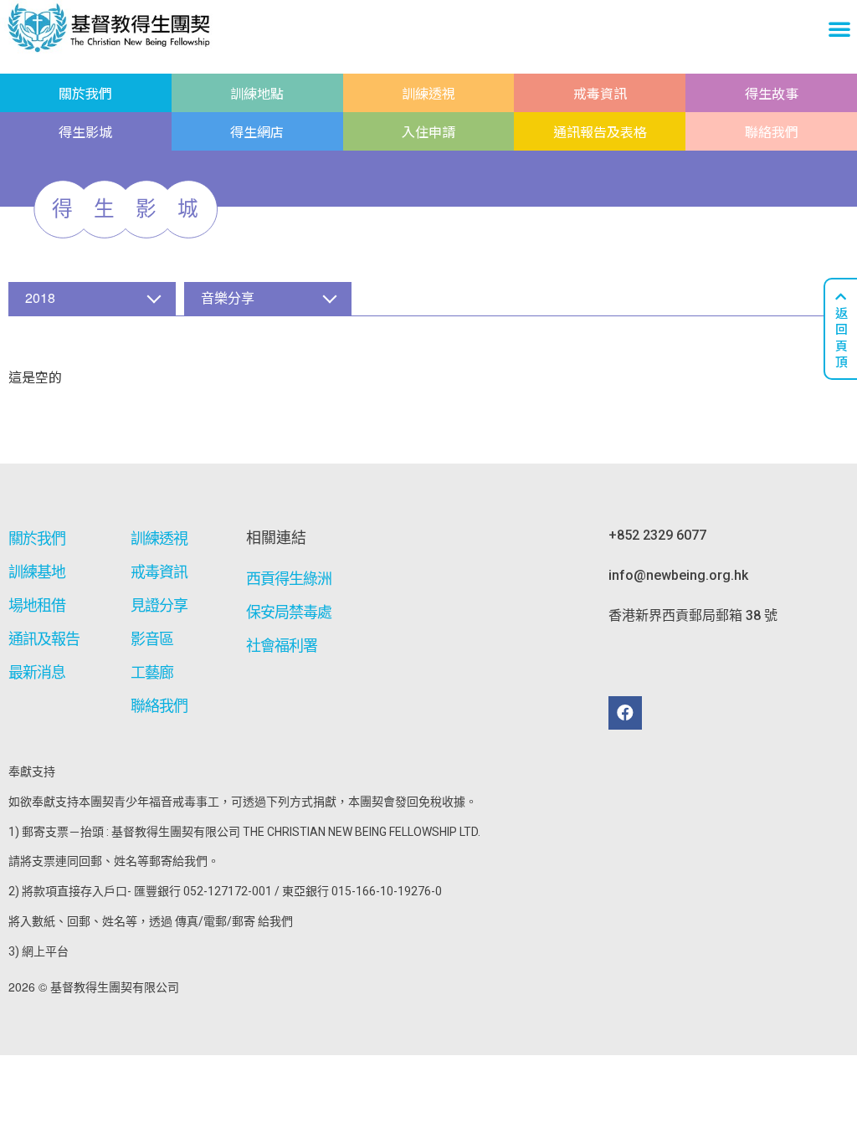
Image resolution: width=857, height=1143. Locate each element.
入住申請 (428, 131)
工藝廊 (152, 672)
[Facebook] (625, 713)
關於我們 (85, 93)
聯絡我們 (771, 131)
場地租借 (36, 605)
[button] (839, 28)
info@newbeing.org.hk (678, 575)
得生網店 (257, 131)
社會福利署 (282, 645)
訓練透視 (428, 93)
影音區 (152, 639)
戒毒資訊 (600, 93)
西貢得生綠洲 (289, 578)
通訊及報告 (44, 639)
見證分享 (159, 605)
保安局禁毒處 (289, 612)
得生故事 (771, 93)
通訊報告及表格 (600, 131)
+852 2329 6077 (657, 535)
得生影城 (85, 131)
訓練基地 (36, 572)
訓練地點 (257, 93)
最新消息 (36, 672)
